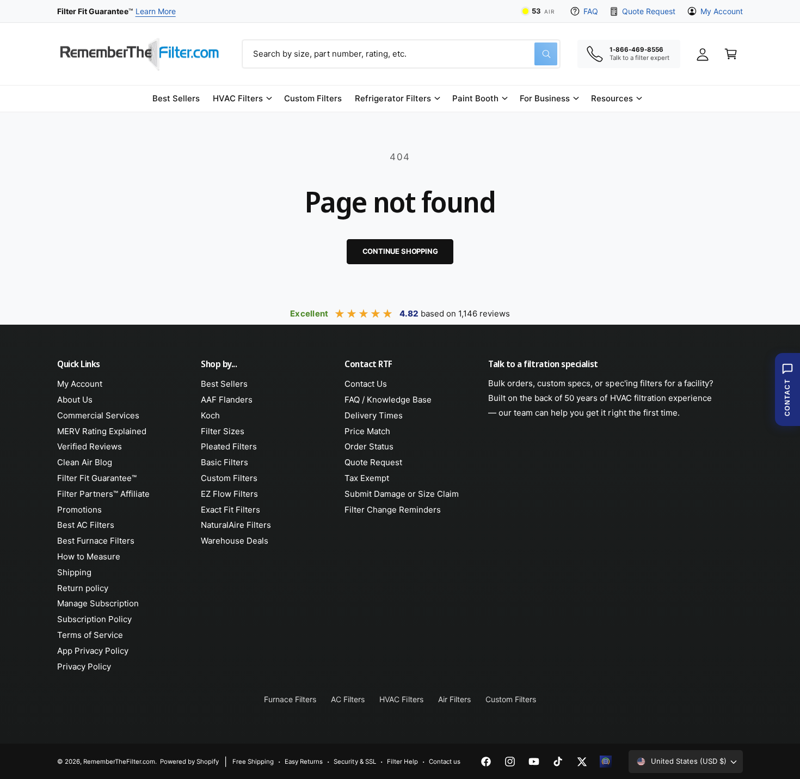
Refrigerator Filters (392, 98)
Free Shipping (253, 761)
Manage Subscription (98, 603)
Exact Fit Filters (230, 509)
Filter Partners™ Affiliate (103, 494)
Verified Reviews (89, 446)
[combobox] (401, 54)
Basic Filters (224, 462)
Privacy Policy (84, 666)
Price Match (367, 431)
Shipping (74, 572)
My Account (721, 11)
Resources (612, 98)
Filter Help (402, 761)
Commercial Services (98, 415)
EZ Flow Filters (229, 494)
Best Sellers (224, 384)
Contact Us (365, 384)
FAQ (590, 11)
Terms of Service (90, 635)
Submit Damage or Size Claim (401, 494)
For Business (545, 98)
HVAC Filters (238, 98)
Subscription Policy (94, 619)
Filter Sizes (222, 431)
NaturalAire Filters (236, 525)
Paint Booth (475, 98)
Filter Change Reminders (392, 509)
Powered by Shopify (189, 761)
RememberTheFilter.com (119, 761)
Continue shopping (400, 251)
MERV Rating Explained (101, 431)
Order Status (368, 446)
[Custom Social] (606, 762)
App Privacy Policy (92, 651)
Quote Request (648, 11)
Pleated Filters (229, 446)
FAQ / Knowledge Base (388, 399)
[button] (242, 99)
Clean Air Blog (84, 462)
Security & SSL (355, 761)
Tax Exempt (366, 478)
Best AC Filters (85, 525)
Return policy (82, 588)
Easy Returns (304, 761)
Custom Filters (229, 478)
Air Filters (454, 699)
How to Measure (88, 556)
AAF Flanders (227, 399)
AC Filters (348, 699)
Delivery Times (373, 415)
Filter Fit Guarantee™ (97, 478)
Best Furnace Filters (95, 540)
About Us (75, 399)
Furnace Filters (290, 699)
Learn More (156, 11)
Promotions (79, 509)
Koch (210, 415)
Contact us (444, 761)
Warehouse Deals (234, 540)
